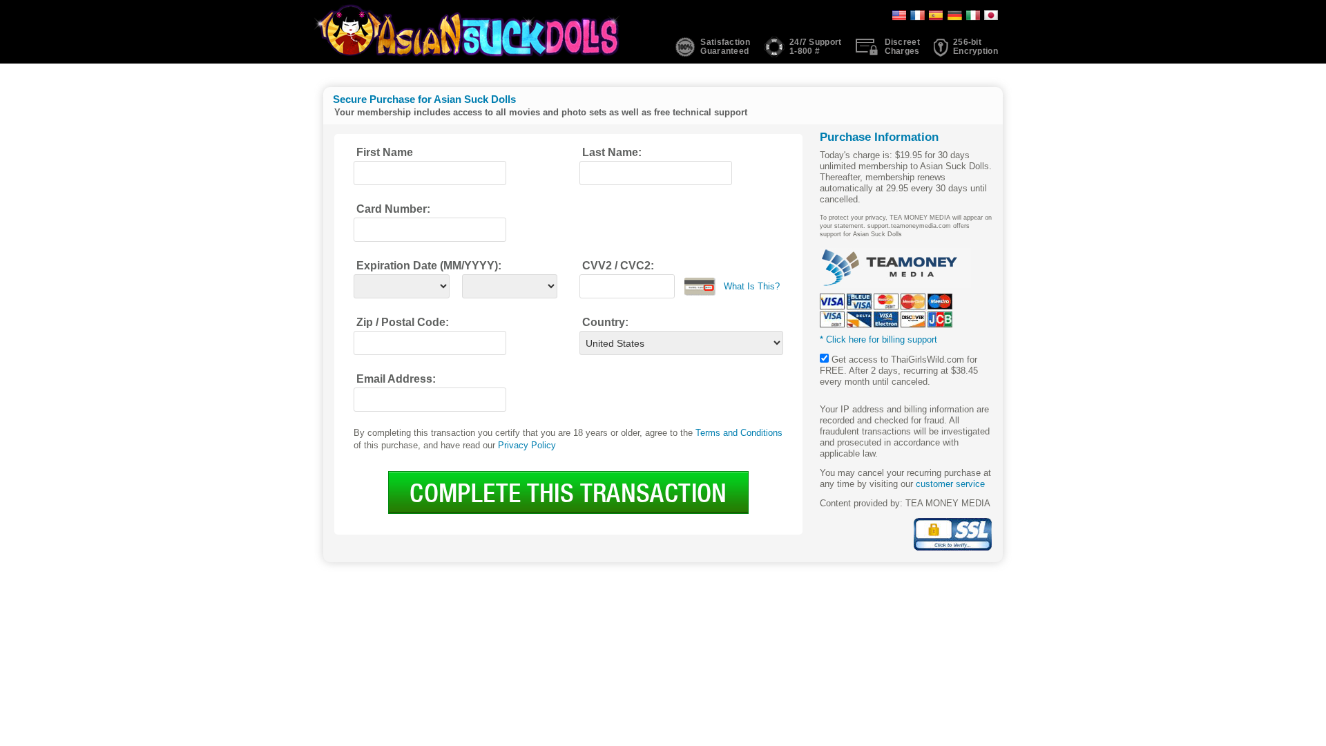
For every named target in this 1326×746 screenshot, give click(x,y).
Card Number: (393, 209)
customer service (950, 484)
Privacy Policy (527, 445)
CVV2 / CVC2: (618, 265)
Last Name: (612, 152)
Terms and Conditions (738, 433)
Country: (605, 322)
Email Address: (396, 379)
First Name (384, 152)
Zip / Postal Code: (402, 322)
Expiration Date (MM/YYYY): (428, 265)
